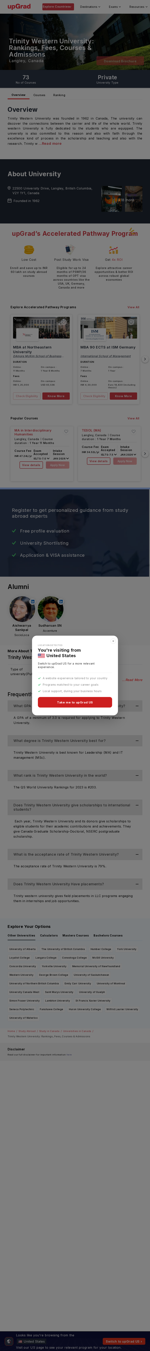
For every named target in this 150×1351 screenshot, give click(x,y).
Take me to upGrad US (75, 702)
